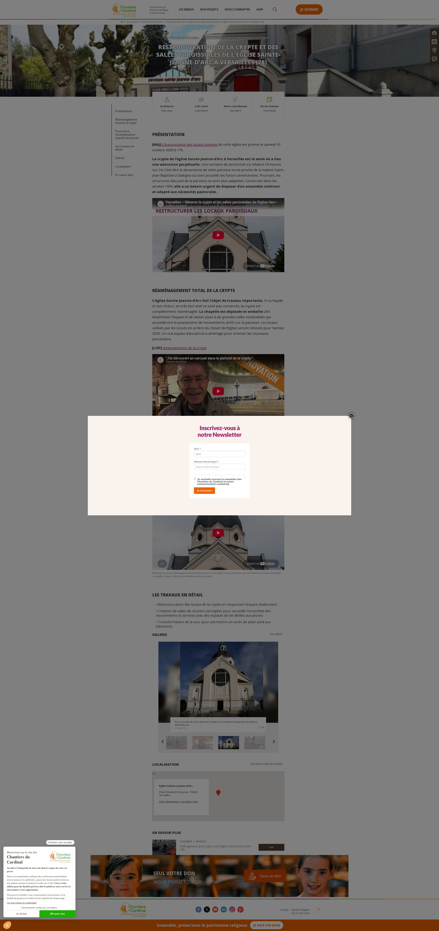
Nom (197, 449)
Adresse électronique (206, 461)
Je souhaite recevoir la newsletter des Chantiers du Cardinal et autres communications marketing (219, 481)
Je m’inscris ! (204, 490)
